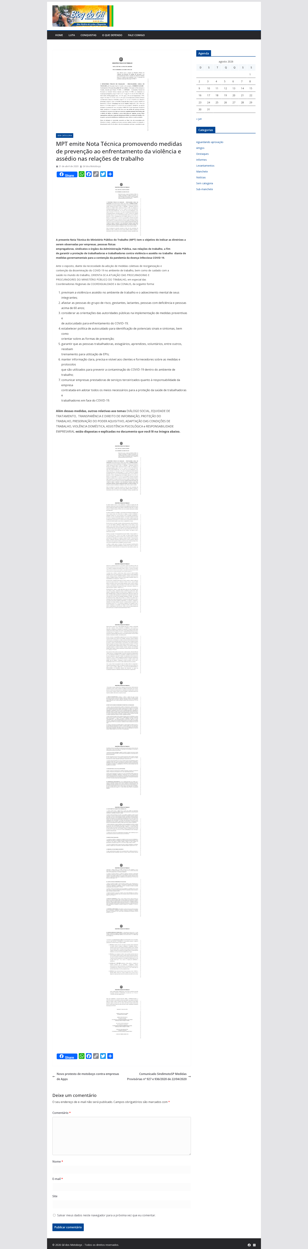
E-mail (57, 1179)
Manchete (202, 171)
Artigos (200, 148)
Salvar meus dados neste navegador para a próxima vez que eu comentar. (106, 1215)
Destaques (202, 154)
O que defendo (112, 35)
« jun (199, 119)
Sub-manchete (204, 189)
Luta (72, 35)
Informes (201, 159)
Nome (57, 1161)
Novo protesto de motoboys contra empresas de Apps (88, 1076)
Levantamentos (205, 165)
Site (54, 1196)
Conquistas (88, 35)
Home (59, 35)
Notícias (201, 177)
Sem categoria (64, 135)
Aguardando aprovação (209, 142)
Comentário (61, 1113)
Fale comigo (136, 35)
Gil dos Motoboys (92, 166)
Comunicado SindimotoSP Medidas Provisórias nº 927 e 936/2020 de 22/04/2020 (157, 1076)
